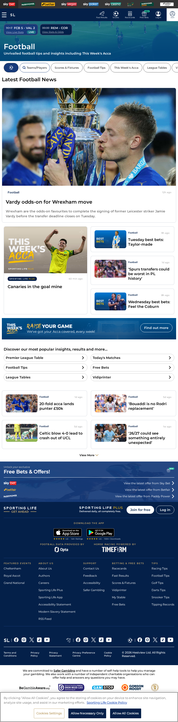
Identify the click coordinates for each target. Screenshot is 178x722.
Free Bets (118, 604)
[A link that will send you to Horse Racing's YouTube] (109, 640)
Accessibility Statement (54, 604)
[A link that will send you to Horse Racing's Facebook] (78, 640)
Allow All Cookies (126, 713)
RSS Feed (44, 619)
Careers (43, 583)
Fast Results (120, 575)
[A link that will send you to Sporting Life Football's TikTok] (163, 640)
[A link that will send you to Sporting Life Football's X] (155, 640)
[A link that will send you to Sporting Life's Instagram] (24, 640)
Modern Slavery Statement (57, 611)
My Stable (118, 597)
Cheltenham (12, 568)
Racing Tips (160, 568)
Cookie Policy (108, 654)
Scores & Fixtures (124, 583)
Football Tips (160, 575)
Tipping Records (163, 604)
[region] (89, 707)
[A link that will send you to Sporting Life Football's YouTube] (170, 640)
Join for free (140, 510)
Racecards (119, 568)
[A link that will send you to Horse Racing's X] (93, 640)
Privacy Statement (55, 654)
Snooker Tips (160, 597)
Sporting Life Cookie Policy (107, 702)
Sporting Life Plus (50, 590)
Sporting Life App (50, 597)
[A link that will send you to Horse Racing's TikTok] (101, 640)
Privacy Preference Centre (84, 654)
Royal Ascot (12, 575)
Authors (44, 575)
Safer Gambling (94, 590)
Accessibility (91, 583)
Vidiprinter (119, 590)
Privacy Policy (35, 654)
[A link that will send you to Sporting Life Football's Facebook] (140, 640)
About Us (45, 568)
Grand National (14, 583)
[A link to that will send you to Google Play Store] (104, 534)
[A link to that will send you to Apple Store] (68, 534)
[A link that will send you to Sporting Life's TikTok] (39, 640)
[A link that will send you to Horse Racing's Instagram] (86, 640)
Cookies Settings (49, 713)
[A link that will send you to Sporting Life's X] (31, 640)
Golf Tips (157, 583)
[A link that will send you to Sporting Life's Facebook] (16, 640)
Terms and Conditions (10, 654)
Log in (165, 510)
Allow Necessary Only (87, 713)
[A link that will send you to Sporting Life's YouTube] (47, 640)
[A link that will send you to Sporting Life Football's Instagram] (147, 640)
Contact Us (91, 568)
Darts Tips (158, 590)
